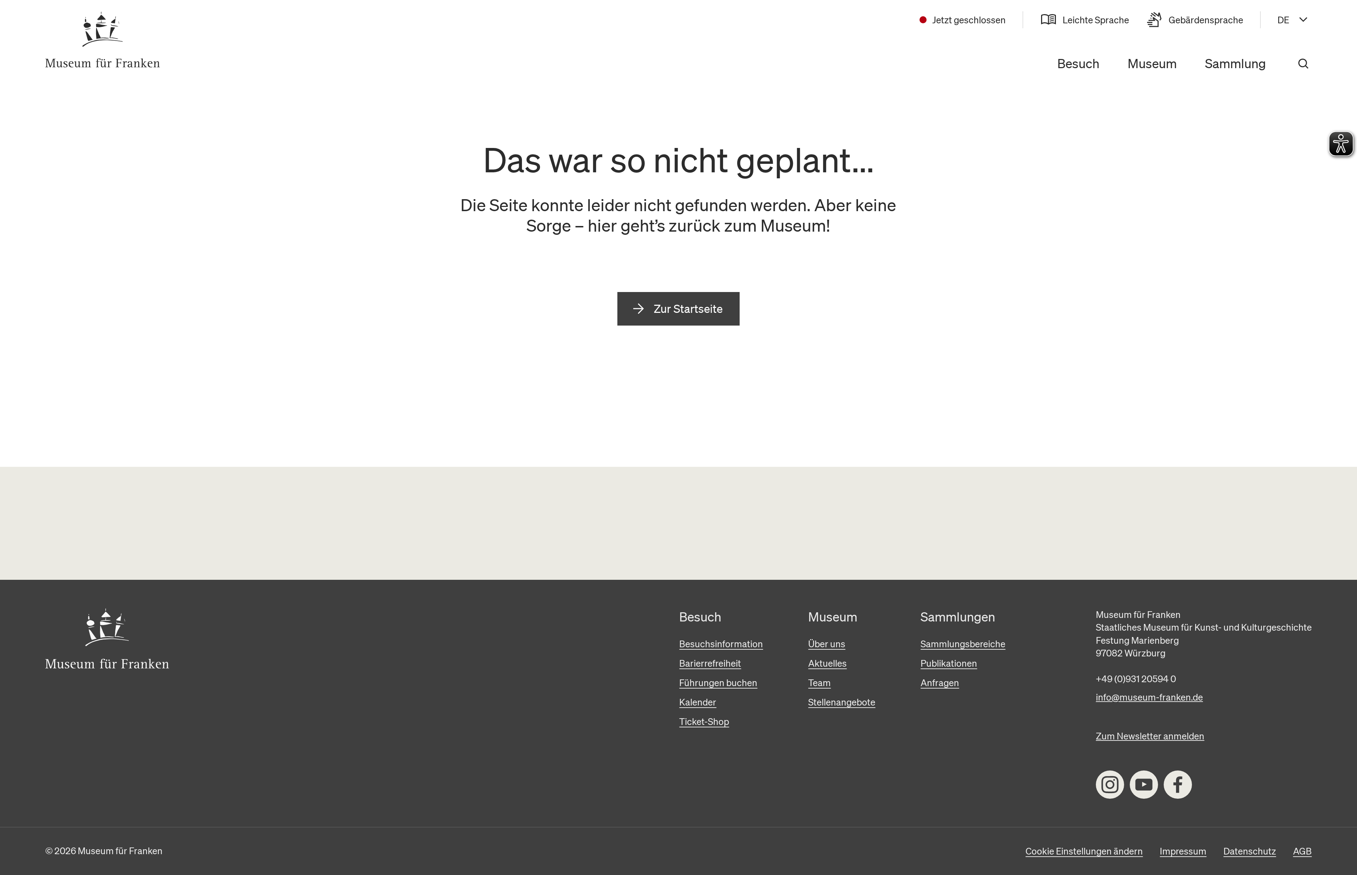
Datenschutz (1249, 851)
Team (819, 682)
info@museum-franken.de (1149, 697)
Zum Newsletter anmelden (1150, 736)
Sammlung (1235, 63)
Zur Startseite (688, 308)
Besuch (1078, 63)
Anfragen (940, 682)
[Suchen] (1303, 63)
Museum (1152, 63)
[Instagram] (1110, 784)
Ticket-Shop (704, 721)
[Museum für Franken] (102, 39)
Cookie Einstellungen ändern (1084, 851)
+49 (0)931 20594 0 (1136, 678)
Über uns (826, 643)
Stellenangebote (841, 702)
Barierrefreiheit (710, 663)
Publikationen (949, 663)
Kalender (697, 702)
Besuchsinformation (721, 643)
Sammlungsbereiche (963, 643)
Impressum (1183, 851)
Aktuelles (827, 663)
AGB (1302, 851)
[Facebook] (1178, 784)
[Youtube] (1144, 784)
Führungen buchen (718, 682)
